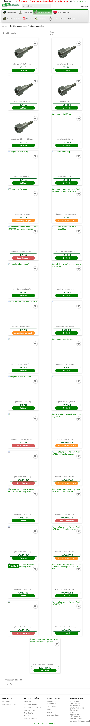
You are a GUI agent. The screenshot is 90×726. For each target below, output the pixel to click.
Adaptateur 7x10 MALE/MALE (22, 364)
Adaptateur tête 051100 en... (22, 139)
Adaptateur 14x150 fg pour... (65, 252)
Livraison (27, 702)
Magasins (27, 716)
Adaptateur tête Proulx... (22, 64)
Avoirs (49, 709)
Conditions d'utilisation (32, 707)
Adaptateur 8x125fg (65, 176)
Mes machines (53, 715)
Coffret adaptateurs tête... (65, 439)
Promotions (6, 702)
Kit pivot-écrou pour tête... (22, 327)
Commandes (51, 706)
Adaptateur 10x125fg (65, 64)
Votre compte (53, 698)
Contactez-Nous (79, 1)
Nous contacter (29, 710)
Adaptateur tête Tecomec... (65, 589)
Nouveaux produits (9, 704)
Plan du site (28, 713)
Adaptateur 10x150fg (22, 101)
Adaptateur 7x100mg (22, 214)
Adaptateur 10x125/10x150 (65, 402)
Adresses (50, 712)
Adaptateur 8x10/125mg (65, 364)
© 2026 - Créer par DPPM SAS (45, 723)
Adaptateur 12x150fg (65, 101)
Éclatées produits (30, 719)
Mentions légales (30, 704)
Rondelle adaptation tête (22, 289)
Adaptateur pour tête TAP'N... (22, 439)
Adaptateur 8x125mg (65, 139)
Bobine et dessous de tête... (21, 252)
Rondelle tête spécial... (65, 289)
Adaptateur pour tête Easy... (65, 214)
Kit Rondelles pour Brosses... (65, 327)
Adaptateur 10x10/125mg (22, 402)
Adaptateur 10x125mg (22, 176)
